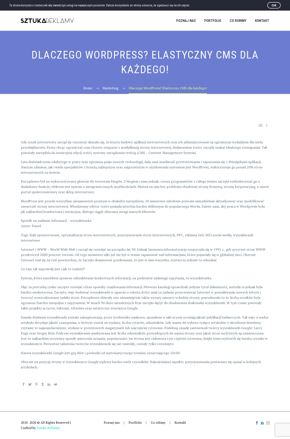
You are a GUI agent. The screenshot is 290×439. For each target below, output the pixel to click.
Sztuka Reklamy (48, 428)
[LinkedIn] (49, 384)
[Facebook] (23, 384)
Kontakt (262, 20)
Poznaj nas (186, 20)
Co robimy (238, 20)
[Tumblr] (42, 384)
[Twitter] (30, 384)
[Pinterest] (36, 384)
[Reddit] (55, 384)
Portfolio (212, 20)
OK (274, 5)
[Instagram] (268, 423)
